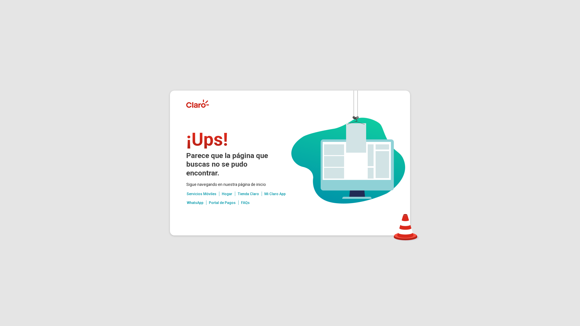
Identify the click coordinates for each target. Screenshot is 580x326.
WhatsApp (195, 203)
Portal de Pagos (222, 203)
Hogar (227, 194)
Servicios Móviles (201, 194)
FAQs (245, 203)
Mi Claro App (275, 194)
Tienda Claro (248, 194)
